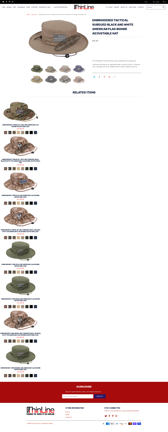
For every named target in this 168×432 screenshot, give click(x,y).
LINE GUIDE (132, 7)
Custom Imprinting (60, 7)
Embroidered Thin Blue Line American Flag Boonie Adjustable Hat (20, 182)
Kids (14, 7)
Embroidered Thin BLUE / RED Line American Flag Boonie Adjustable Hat (20, 111)
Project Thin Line (36, 423)
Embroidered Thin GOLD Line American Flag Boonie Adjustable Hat (20, 251)
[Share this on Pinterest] (104, 77)
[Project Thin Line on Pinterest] (9, 2)
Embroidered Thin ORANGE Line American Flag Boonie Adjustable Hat (20, 354)
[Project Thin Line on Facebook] (6, 2)
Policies (68, 412)
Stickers (34, 7)
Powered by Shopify (47, 423)
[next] (86, 40)
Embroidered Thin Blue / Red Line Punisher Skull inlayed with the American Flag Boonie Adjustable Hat (20, 146)
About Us (124, 7)
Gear (28, 7)
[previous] (30, 40)
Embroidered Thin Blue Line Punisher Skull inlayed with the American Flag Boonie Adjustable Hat (20, 216)
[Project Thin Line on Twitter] (3, 2)
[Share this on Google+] (109, 77)
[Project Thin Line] (84, 7)
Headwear (21, 7)
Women (9, 7)
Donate (116, 7)
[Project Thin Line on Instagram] (12, 2)
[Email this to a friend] (114, 77)
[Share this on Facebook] (99, 77)
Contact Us (69, 417)
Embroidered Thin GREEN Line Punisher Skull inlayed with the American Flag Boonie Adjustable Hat (20, 320)
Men (3, 7)
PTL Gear (109, 7)
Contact (141, 7)
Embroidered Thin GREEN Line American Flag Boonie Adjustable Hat (20, 285)
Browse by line (45, 7)
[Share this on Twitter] (94, 77)
